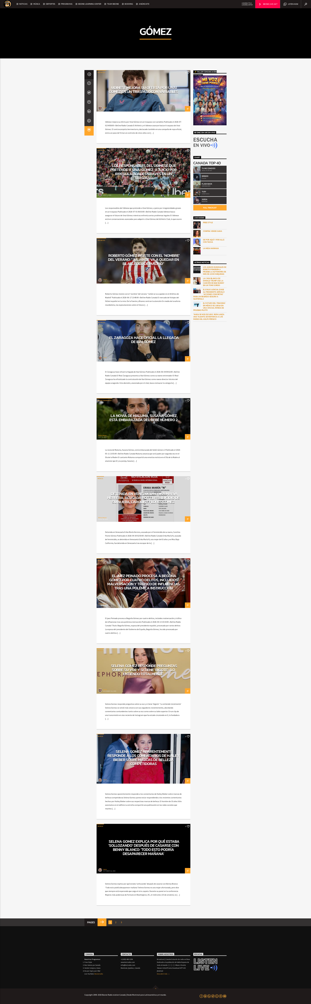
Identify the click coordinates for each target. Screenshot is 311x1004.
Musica (100, 651)
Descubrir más (162, 974)
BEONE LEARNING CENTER (89, 3)
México (100, 479)
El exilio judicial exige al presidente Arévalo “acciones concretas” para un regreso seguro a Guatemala (209, 294)
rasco (105, 107)
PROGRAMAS (66, 3)
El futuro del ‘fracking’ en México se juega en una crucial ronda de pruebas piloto (209, 306)
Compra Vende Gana (212, 231)
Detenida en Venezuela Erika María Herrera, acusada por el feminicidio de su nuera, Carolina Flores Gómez (143, 498)
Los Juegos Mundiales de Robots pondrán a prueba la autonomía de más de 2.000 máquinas (214, 270)
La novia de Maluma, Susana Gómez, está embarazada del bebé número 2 (143, 418)
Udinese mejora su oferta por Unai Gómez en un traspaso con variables (143, 90)
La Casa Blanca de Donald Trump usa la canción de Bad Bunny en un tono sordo (213, 282)
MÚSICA (36, 3)
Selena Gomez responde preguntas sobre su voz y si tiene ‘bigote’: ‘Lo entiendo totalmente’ (144, 670)
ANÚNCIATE (144, 3)
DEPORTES (50, 3)
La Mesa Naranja (211, 248)
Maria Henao (102, 435)
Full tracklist (210, 207)
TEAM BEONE (113, 3)
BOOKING (129, 3)
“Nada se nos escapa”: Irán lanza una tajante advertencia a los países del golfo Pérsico (208, 316)
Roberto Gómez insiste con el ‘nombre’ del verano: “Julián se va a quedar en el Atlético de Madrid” (144, 260)
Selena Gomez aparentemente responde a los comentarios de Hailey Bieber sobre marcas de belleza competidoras (143, 758)
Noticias (23, 3)
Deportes (101, 72)
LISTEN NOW (292, 4)
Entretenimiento (104, 400)
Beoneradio (99, 974)
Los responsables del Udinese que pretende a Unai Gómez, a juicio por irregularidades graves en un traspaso (143, 172)
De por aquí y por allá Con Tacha (213, 241)
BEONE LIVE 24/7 (270, 4)
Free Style (208, 222)
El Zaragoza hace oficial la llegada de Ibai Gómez (144, 340)
